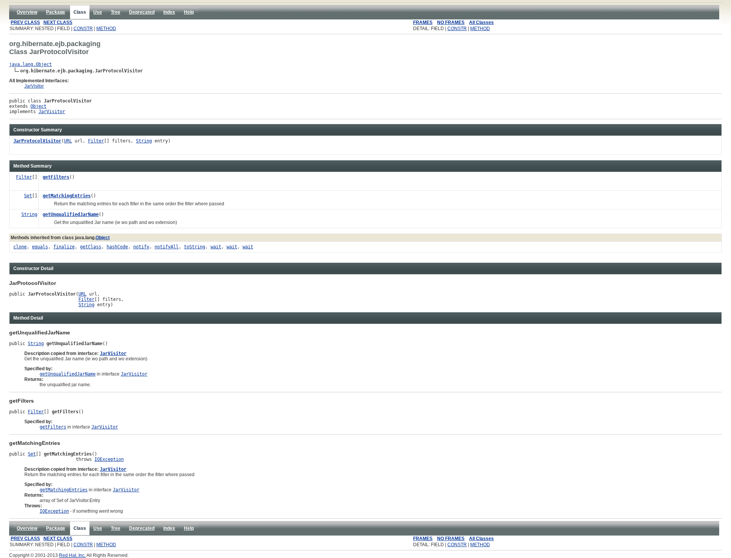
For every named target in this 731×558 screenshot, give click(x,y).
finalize (64, 246)
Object (38, 106)
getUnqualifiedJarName (71, 214)
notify (141, 246)
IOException (109, 459)
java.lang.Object (30, 64)
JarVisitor (34, 86)
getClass (90, 246)
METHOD (106, 28)
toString (194, 246)
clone (20, 246)
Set (28, 195)
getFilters (56, 177)
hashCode (117, 246)
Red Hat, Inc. (72, 555)
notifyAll (167, 246)
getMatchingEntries (67, 195)
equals (40, 246)
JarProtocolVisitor (37, 141)
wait (216, 246)
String (144, 141)
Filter (96, 141)
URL (68, 141)
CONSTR (83, 28)
